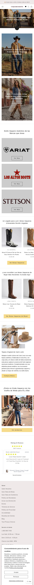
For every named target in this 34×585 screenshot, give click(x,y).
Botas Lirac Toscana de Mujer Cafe (11, 305)
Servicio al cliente (7, 527)
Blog (3, 519)
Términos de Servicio (8, 507)
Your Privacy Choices (8, 522)
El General (12, 249)
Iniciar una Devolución (9, 501)
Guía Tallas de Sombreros (10, 495)
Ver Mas (17, 158)
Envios (4, 504)
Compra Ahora (17, 59)
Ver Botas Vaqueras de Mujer (17, 316)
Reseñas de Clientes (8, 516)
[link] (17, 471)
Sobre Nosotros (6, 489)
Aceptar (16, 572)
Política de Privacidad (8, 510)
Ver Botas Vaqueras (17, 262)
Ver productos (17, 430)
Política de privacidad (16, 568)
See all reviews (17, 475)
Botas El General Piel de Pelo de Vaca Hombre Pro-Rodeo (11, 253)
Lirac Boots (11, 301)
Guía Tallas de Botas (8, 492)
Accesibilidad (6, 513)
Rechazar (16, 576)
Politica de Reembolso (9, 498)
